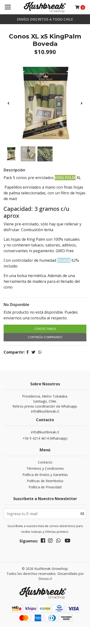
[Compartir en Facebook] (28, 352)
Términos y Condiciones (45, 468)
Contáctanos (45, 329)
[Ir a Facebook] (43, 541)
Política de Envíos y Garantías (45, 474)
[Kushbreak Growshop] (45, 7)
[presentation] (8, 103)
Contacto (45, 462)
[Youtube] (67, 541)
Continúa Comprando (45, 337)
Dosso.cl (45, 578)
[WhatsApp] (58, 541)
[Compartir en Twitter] (33, 352)
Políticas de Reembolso (45, 481)
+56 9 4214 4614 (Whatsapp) (45, 438)
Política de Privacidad (45, 487)
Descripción (14, 170)
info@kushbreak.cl (45, 432)
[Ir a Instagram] (50, 541)
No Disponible (16, 304)
